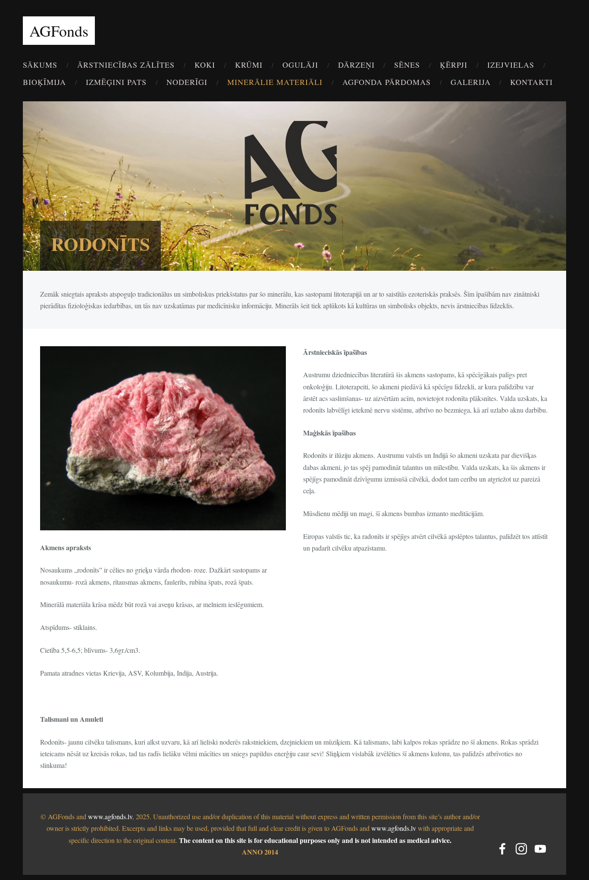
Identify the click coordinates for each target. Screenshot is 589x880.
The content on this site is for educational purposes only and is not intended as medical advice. (315, 840)
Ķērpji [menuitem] (453, 65)
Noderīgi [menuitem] (186, 82)
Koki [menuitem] (204, 65)
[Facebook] (502, 848)
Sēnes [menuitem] (407, 65)
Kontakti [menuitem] (531, 82)
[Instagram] (521, 848)
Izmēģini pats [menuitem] (116, 82)
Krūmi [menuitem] (249, 65)
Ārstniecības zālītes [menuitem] (126, 65)
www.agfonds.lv (110, 816)
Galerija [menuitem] (471, 82)
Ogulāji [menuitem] (300, 65)
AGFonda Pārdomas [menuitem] (386, 82)
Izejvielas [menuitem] (510, 65)
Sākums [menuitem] (40, 65)
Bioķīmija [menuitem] (44, 82)
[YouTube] (540, 848)
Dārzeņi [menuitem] (356, 65)
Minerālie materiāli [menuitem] (275, 82)
